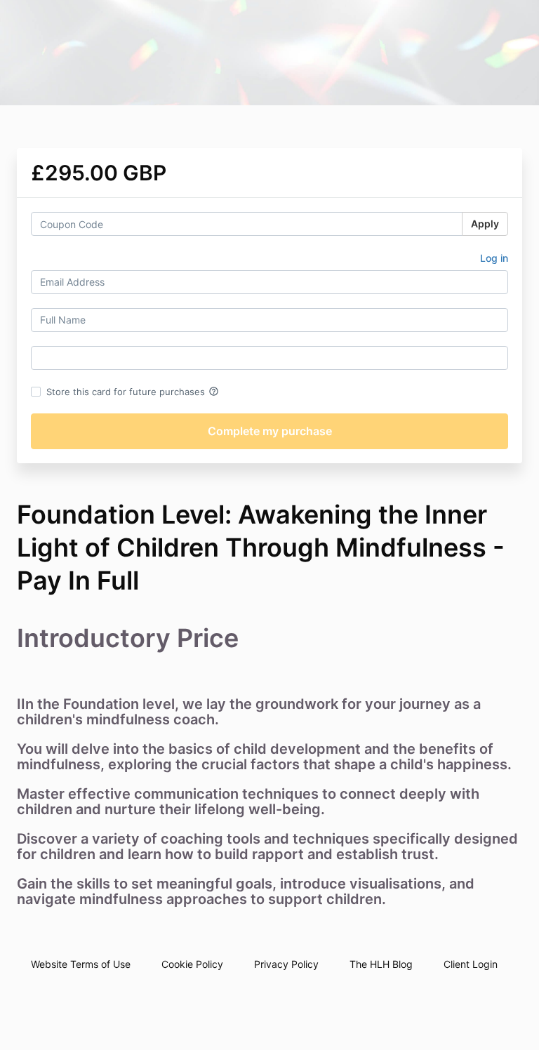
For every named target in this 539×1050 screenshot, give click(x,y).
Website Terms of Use (81, 964)
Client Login (471, 964)
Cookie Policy (192, 964)
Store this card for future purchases (132, 391)
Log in (494, 258)
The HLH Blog (381, 964)
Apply (485, 224)
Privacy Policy (286, 964)
